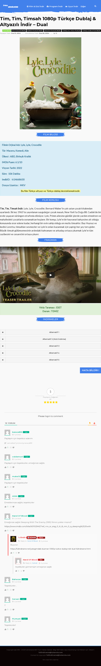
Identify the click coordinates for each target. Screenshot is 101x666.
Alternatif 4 (54, 353)
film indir (46, 660)
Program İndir (56, 6)
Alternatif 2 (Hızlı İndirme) (54, 339)
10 (56, 33)
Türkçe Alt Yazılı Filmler (71, 30)
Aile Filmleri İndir (18, 30)
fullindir (35, 563)
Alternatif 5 (54, 360)
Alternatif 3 (54, 346)
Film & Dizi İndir (36, 6)
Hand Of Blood (32, 541)
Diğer (83, 6)
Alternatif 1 (54, 332)
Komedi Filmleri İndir (35, 30)
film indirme (54, 660)
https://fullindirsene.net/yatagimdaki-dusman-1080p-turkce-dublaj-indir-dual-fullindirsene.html (50, 549)
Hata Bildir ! (90, 370)
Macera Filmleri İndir (52, 30)
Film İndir (6, 30)
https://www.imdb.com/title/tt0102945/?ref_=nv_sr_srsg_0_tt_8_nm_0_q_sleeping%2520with (47, 526)
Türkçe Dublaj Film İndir (91, 30)
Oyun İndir (73, 6)
